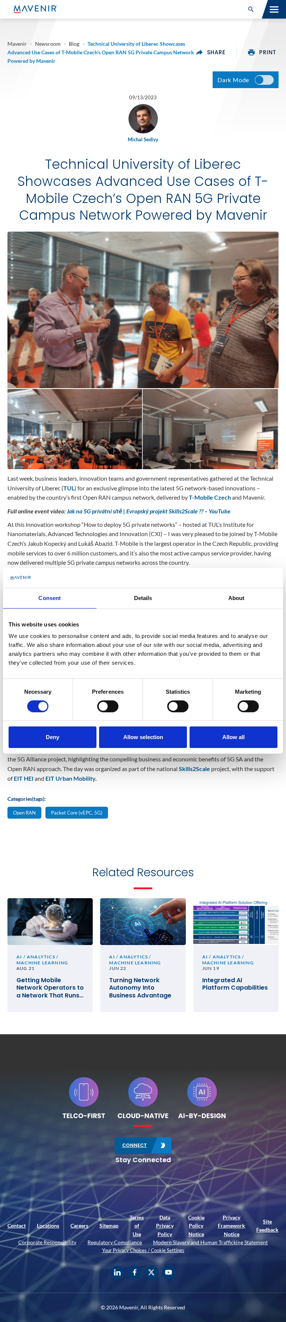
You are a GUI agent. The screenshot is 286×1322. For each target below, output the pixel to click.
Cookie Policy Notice (196, 1225)
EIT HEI (24, 778)
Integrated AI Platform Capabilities (235, 984)
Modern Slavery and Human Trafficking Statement (210, 1242)
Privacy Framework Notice (231, 1225)
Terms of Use (137, 1225)
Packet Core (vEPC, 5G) (76, 813)
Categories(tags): (26, 799)
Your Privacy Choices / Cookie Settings (143, 1250)
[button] (251, 9)
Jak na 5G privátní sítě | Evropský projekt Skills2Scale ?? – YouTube (149, 511)
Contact (16, 1225)
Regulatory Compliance (115, 1242)
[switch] (107, 706)
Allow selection (143, 737)
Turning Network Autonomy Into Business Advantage (140, 988)
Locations (48, 1225)
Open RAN (24, 813)
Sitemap (108, 1225)
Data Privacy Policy (165, 1225)
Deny (52, 737)
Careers (79, 1225)
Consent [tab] (49, 597)
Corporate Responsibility (47, 1242)
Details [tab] (143, 597)
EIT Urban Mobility (70, 778)
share (216, 52)
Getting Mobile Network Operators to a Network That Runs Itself (50, 988)
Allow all (233, 737)
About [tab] (236, 597)
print (267, 52)
